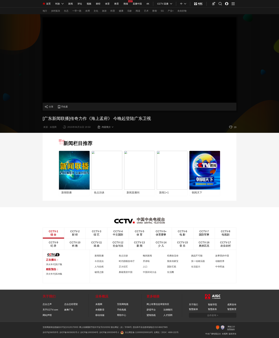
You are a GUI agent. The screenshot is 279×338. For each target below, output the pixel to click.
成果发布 (231, 304)
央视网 (98, 304)
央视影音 (99, 309)
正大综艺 (123, 266)
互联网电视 (122, 304)
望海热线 (151, 315)
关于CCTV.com (50, 309)
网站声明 (47, 315)
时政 (57, 3)
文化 (96, 11)
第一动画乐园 (198, 261)
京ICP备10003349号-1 (109, 332)
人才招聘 (167, 315)
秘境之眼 (99, 272)
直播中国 (137, 3)
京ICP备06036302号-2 (69, 332)
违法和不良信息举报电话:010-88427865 (150, 327)
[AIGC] (198, 3)
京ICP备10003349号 (89, 332)
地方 (45, 11)
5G (162, 11)
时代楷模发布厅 (127, 261)
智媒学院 (212, 304)
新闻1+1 (164, 192)
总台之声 (47, 304)
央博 (87, 11)
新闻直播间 (133, 192)
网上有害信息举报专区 (158, 304)
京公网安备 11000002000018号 (139, 332)
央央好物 (181, 11)
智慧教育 (231, 309)
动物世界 (219, 261)
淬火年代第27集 (54, 264)
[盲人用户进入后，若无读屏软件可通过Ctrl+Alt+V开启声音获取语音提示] (213, 3)
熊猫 (126, 3)
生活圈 (170, 272)
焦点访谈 (99, 192)
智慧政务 (212, 309)
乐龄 (129, 11)
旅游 (104, 11)
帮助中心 (121, 315)
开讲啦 (146, 261)
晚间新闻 (147, 255)
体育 (107, 3)
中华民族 (219, 266)
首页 (48, 3)
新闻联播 (66, 192)
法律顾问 (167, 309)
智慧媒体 (193, 309)
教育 (116, 3)
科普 (112, 11)
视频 (89, 3)
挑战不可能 (196, 255)
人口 (145, 266)
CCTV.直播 (162, 3)
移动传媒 (99, 315)
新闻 (70, 3)
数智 (154, 11)
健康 (121, 11)
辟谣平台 (151, 309)
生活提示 (195, 266)
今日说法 (99, 261)
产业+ (171, 11)
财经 (98, 3)
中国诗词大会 (149, 272)
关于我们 (193, 304)
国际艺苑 (171, 266)
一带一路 (76, 11)
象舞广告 (68, 309)
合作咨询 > (212, 315)
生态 (66, 11)
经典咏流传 (172, 255)
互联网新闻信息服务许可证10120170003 (60, 327)
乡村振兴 (55, 11)
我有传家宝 (172, 261)
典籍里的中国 (125, 272)
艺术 (146, 11)
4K (147, 3)
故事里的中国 (222, 255)
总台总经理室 (71, 304)
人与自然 (99, 266)
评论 (80, 3)
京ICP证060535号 (50, 332)
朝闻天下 (197, 192)
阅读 (138, 11)
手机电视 (121, 309)
